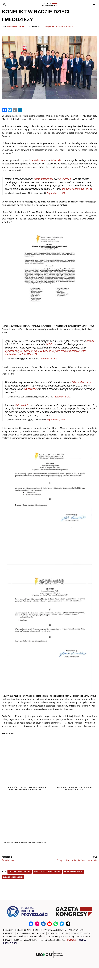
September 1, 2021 (56, 193)
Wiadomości (69, 26)
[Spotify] (55, 923)
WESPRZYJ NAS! (76, 930)
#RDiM (49, 344)
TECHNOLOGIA (46, 939)
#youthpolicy (12, 351)
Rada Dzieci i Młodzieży (13, 877)
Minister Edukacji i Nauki (19, 872)
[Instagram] (37, 923)
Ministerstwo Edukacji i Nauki (47, 872)
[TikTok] (68, 923)
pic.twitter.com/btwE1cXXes (76, 188)
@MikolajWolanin (76, 351)
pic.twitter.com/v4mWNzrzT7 (21, 354)
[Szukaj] (4, 4)
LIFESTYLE (60, 939)
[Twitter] (62, 923)
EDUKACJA (85, 933)
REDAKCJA (8, 930)
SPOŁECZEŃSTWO (38, 936)
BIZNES (74, 933)
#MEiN (90, 341)
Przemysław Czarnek (73, 872)
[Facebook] (31, 923)
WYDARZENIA (23, 933)
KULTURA (64, 933)
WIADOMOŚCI (30, 939)
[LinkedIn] (43, 923)
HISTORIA (17, 939)
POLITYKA (54, 936)
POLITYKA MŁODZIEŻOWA (15, 936)
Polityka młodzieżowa (54, 26)
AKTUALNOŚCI (39, 933)
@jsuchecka (59, 351)
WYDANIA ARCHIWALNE (55, 930)
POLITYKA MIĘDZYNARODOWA (75, 936)
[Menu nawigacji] (94, 4)
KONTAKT (37, 930)
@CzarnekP (56, 160)
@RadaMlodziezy (37, 160)
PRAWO (7, 939)
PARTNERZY (9, 933)
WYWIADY (52, 933)
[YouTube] (49, 923)
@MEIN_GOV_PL (43, 351)
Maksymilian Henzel (15, 26)
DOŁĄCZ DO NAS (23, 930)
